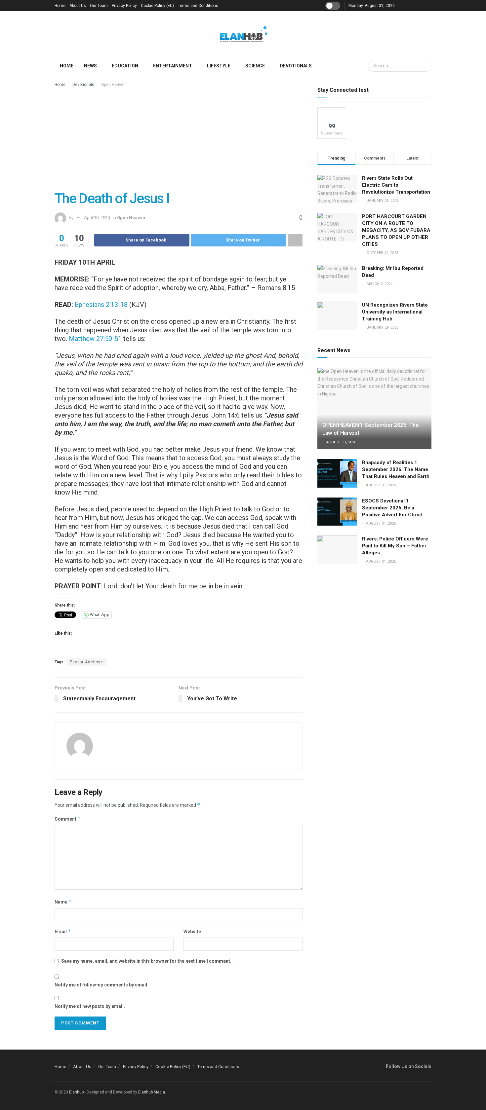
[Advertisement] (179, 138)
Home (60, 5)
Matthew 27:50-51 (95, 339)
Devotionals (296, 65)
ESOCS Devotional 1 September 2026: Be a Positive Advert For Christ (392, 508)
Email (63, 931)
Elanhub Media (151, 1092)
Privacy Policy (124, 5)
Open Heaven (113, 84)
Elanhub (76, 1092)
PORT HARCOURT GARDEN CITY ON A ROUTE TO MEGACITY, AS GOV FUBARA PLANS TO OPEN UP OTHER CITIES (396, 230)
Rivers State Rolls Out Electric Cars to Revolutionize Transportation (396, 185)
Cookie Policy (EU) (157, 5)
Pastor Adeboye (86, 662)
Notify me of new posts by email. (90, 1006)
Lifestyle (218, 65)
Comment (68, 819)
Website (192, 931)
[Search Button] (425, 66)
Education (125, 65)
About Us (77, 5)
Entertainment (172, 65)
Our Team (99, 5)
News (90, 65)
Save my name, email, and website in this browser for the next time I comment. (146, 961)
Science (255, 65)
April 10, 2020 (97, 217)
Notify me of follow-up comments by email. (101, 984)
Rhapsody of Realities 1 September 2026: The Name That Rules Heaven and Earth (395, 469)
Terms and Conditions (198, 5)
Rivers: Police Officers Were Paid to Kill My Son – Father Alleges (395, 546)
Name (63, 902)
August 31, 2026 (340, 442)
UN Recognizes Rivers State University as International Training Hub (395, 312)
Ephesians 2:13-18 (101, 305)
